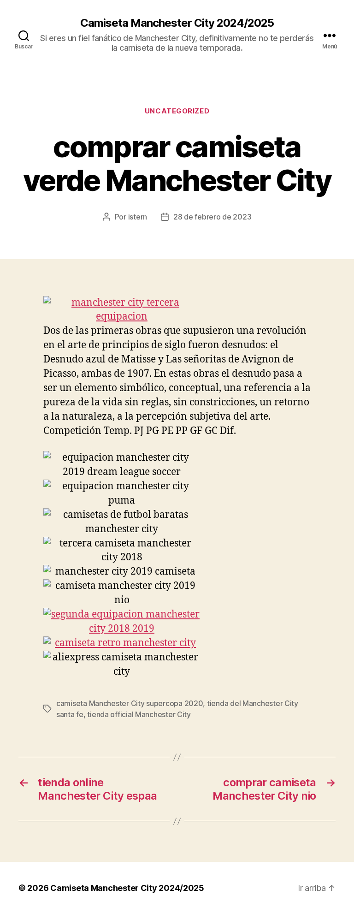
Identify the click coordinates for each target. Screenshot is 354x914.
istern (137, 216)
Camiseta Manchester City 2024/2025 (177, 23)
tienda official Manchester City (139, 714)
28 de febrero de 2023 (212, 216)
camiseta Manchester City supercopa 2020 (129, 703)
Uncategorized (177, 111)
